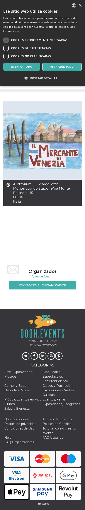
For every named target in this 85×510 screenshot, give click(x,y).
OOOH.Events (47, 340)
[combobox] (74, 5)
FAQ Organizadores (19, 442)
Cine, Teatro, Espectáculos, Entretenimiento (55, 376)
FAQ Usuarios (52, 438)
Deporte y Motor (17, 390)
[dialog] (42, 43)
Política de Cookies (56, 424)
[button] (42, 78)
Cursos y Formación (57, 386)
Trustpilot (43, 503)
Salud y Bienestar (17, 409)
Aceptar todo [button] (21, 66)
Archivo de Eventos (57, 419)
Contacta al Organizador (42, 285)
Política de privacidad (20, 424)
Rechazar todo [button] (62, 66)
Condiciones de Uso (19, 428)
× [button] (80, 5)
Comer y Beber (16, 386)
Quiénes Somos (16, 419)
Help (8, 438)
